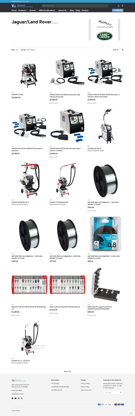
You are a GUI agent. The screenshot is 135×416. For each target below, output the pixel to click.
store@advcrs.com (18, 394)
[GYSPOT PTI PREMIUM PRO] (67, 180)
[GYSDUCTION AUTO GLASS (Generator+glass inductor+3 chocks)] (67, 126)
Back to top (67, 371)
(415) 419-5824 (17, 390)
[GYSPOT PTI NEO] (29, 72)
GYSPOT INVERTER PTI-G (20, 202)
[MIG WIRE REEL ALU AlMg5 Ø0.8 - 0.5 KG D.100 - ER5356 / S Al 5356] (105, 234)
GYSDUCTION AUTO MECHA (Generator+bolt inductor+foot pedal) (65, 96)
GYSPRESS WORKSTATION (60, 387)
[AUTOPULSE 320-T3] (105, 126)
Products (22, 10)
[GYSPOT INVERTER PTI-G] (29, 180)
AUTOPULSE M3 (56, 390)
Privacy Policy (85, 383)
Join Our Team (24, 1)
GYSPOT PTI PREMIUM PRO (59, 202)
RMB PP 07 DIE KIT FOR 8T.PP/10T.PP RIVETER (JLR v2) (29, 308)
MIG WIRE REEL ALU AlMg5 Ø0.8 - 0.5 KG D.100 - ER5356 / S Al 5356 (104, 257)
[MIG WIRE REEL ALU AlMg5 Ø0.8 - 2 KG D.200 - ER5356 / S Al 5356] (67, 234)
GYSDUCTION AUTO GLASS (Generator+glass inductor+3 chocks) (65, 149)
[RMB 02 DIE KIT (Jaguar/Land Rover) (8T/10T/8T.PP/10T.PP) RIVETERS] (105, 285)
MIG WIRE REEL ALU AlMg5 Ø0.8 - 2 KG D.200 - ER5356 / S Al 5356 (65, 257)
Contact (85, 10)
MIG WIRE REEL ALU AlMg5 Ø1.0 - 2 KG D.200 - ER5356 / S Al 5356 (27, 257)
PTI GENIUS (55, 383)
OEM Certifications (47, 10)
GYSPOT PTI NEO (17, 94)
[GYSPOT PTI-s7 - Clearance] (29, 338)
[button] (122, 5)
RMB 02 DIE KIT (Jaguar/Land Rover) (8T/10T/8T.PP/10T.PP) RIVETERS (100, 308)
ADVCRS (18, 410)
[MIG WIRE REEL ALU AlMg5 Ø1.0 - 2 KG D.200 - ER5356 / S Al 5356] (29, 234)
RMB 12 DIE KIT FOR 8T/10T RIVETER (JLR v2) (65, 307)
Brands (32, 10)
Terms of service (86, 390)
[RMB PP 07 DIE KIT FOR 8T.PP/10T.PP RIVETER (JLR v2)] (29, 285)
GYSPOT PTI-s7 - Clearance (21, 361)
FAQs (78, 10)
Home (14, 10)
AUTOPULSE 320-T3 (94, 148)
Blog (72, 10)
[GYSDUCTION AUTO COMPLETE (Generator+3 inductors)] (29, 126)
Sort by (23, 50)
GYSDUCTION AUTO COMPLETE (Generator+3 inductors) (27, 149)
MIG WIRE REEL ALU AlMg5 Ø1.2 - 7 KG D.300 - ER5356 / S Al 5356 (103, 203)
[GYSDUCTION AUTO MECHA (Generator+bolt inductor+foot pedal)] (67, 72)
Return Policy (85, 387)
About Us (62, 10)
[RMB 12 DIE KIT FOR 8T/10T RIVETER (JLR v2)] (67, 285)
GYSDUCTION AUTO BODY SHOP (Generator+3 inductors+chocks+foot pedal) (103, 96)
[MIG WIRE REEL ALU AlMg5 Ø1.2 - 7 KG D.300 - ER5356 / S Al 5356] (105, 180)
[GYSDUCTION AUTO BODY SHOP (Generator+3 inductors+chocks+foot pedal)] (105, 72)
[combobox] (75, 6)
